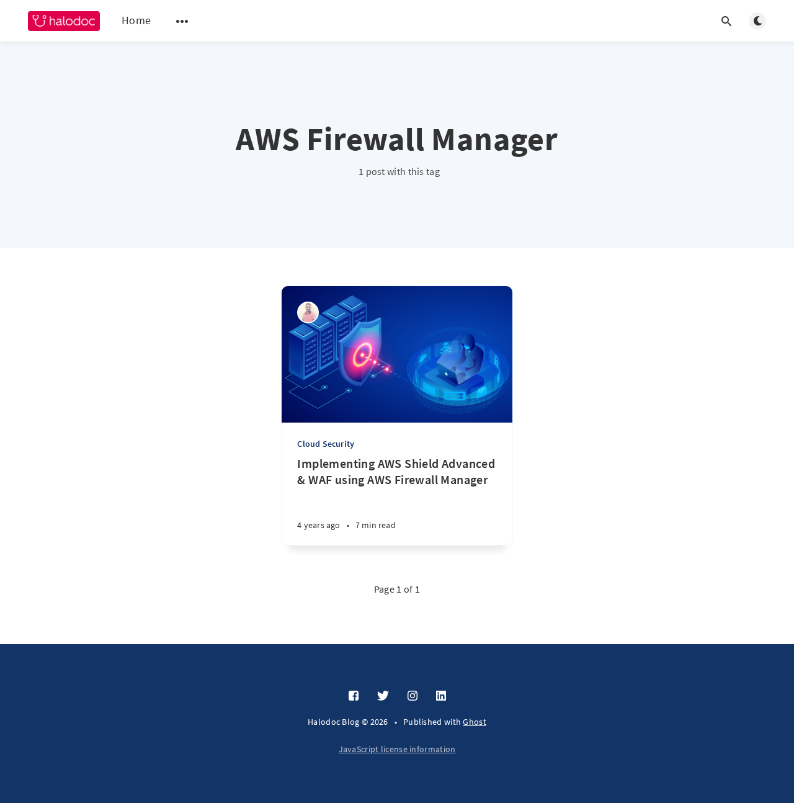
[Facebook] (354, 696)
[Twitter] (383, 696)
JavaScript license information (397, 749)
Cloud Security (325, 443)
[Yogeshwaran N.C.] (308, 312)
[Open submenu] (182, 21)
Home (136, 20)
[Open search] (726, 21)
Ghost (474, 721)
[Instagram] (412, 696)
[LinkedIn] (441, 696)
